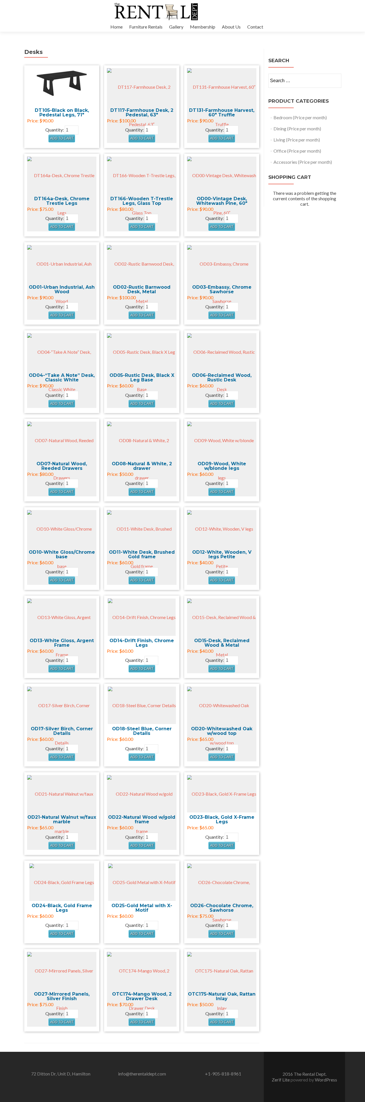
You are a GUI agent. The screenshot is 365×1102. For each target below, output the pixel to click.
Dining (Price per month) (297, 128)
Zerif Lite (281, 1079)
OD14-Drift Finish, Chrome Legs (142, 643)
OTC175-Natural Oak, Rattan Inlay (222, 996)
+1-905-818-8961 (223, 1073)
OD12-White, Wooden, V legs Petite (222, 554)
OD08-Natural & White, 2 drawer (142, 466)
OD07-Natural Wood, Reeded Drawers (61, 466)
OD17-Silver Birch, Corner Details (62, 731)
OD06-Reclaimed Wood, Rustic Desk (222, 378)
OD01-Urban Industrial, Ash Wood (62, 289)
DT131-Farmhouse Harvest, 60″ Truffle (221, 113)
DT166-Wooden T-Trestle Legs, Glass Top (141, 201)
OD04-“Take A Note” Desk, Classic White (62, 378)
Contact (255, 26)
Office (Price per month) (297, 150)
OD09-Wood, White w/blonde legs (222, 466)
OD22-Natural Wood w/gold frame (141, 819)
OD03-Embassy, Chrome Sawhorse (222, 289)
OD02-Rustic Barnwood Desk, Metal (142, 289)
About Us (231, 26)
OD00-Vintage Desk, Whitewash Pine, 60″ (221, 201)
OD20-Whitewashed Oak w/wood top (221, 731)
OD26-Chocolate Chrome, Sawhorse (221, 908)
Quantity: (54, 129)
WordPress (326, 1079)
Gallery (176, 26)
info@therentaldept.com (142, 1073)
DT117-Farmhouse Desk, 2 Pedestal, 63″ (141, 113)
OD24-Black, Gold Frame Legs (62, 908)
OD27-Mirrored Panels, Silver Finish (62, 996)
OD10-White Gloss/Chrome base (62, 554)
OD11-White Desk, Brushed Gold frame (142, 554)
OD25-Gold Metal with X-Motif (141, 908)
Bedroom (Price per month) (300, 117)
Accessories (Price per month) (302, 162)
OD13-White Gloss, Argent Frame (62, 643)
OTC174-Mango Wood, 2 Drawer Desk (142, 996)
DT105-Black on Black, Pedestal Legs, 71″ (62, 113)
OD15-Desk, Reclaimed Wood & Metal (222, 643)
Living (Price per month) (296, 139)
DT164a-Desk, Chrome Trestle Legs (62, 201)
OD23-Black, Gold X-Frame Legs (221, 819)
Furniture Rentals (146, 26)
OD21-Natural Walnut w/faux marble (61, 819)
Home (116, 26)
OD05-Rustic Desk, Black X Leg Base (142, 378)
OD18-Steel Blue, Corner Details (142, 731)
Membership (202, 26)
